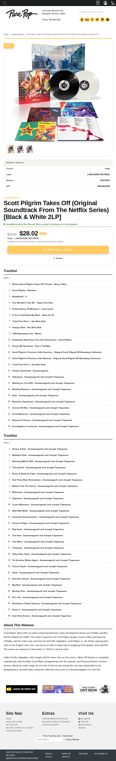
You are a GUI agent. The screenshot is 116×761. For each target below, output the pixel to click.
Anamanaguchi (17, 34)
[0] (113, 3)
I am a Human (72, 739)
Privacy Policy (49, 755)
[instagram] (102, 19)
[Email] (107, 19)
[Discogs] (87, 19)
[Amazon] (81, 19)
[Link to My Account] (105, 3)
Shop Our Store (14, 722)
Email (83, 728)
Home (6, 34)
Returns (83, 754)
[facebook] (92, 19)
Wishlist (59, 258)
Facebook (85, 719)
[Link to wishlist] (98, 3)
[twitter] (97, 19)
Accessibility (101, 754)
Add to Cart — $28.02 (60, 249)
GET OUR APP (12, 725)
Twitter (84, 722)
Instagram (85, 725)
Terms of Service (66, 755)
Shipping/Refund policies (55, 719)
